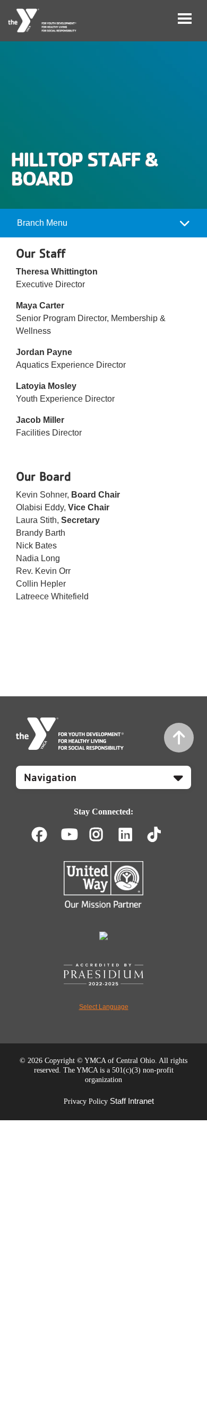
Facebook (39, 834)
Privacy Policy (86, 1101)
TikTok (161, 834)
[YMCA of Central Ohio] (42, 20)
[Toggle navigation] (184, 18)
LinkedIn (133, 834)
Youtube (68, 834)
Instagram (104, 834)
